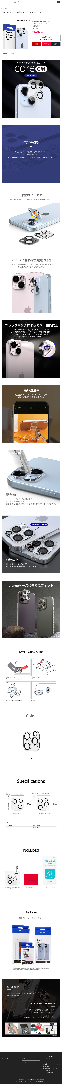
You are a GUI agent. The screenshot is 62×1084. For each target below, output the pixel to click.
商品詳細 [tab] (5, 53)
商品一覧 (24, 1058)
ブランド (24, 1062)
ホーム (2, 8)
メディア (24, 1067)
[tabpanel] (31, 549)
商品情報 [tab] (13, 53)
